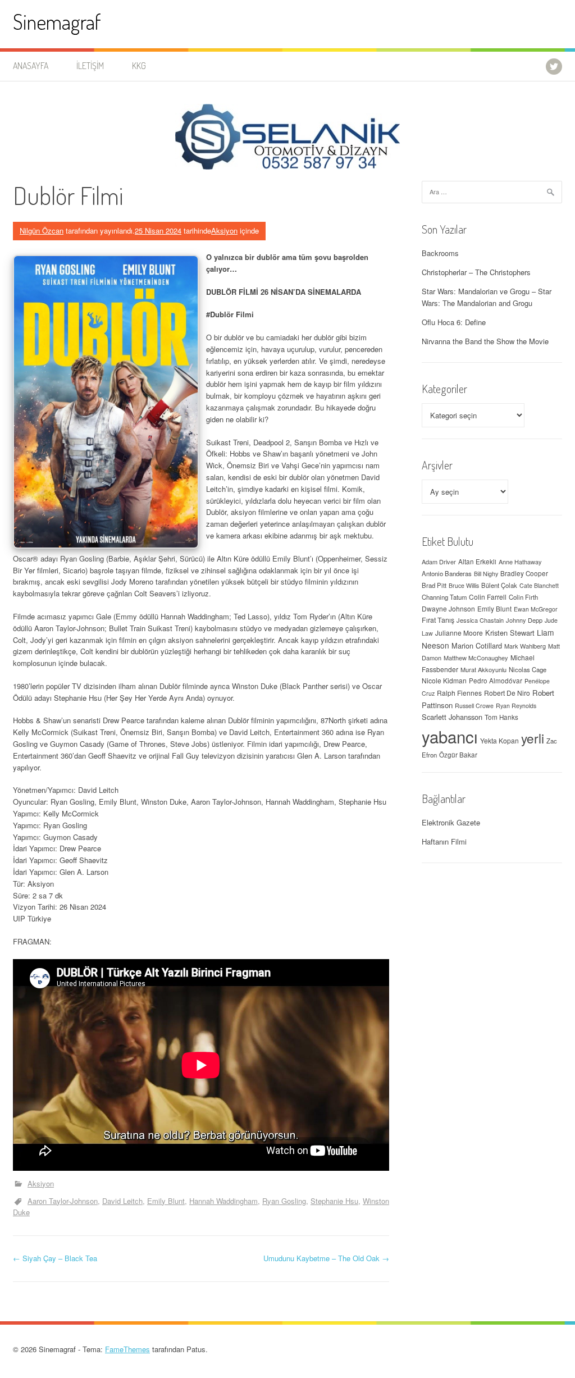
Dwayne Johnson (448, 608)
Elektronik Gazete (451, 822)
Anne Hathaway (520, 561)
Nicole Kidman (444, 680)
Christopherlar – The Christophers (476, 272)
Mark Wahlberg (525, 645)
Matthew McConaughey (476, 657)
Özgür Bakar (458, 754)
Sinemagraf (57, 21)
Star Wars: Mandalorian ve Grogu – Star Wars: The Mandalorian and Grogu (486, 297)
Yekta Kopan (499, 740)
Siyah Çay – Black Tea (55, 1258)
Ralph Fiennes (459, 692)
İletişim (90, 65)
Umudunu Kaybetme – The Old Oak (326, 1258)
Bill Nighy (486, 573)
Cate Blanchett (539, 585)
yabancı (450, 736)
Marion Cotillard (476, 645)
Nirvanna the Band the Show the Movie (485, 341)
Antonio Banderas (447, 573)
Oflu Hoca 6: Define (454, 322)
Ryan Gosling (284, 1201)
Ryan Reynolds (516, 705)
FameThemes (127, 1349)
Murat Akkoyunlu (483, 669)
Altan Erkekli (477, 561)
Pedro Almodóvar (495, 680)
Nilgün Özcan (41, 230)
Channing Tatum (444, 596)
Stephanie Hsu (334, 1201)
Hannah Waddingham (223, 1201)
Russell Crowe (474, 705)
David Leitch (122, 1201)
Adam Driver (439, 561)
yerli (532, 738)
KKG (139, 65)
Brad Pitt (434, 585)
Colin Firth (523, 596)
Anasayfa (30, 65)
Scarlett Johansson (452, 716)
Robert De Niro (507, 692)
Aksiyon (224, 230)
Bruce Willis (464, 585)
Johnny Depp (524, 619)
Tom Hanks (501, 717)
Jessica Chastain (480, 619)
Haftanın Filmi (444, 841)
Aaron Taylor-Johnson (63, 1201)
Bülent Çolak (499, 585)
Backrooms (440, 253)
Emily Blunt (166, 1201)
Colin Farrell (487, 596)
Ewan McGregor (536, 609)
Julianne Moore (459, 632)
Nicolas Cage (527, 669)
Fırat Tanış (438, 620)
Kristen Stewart (510, 632)
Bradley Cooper (524, 573)
